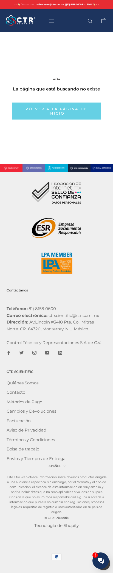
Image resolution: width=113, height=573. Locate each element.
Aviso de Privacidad (26, 430)
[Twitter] (21, 352)
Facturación (19, 420)
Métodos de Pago (24, 401)
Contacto (16, 392)
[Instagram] (34, 352)
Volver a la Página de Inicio (56, 111)
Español (54, 466)
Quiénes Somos (22, 382)
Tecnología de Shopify (56, 525)
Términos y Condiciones (31, 439)
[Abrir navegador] (51, 20)
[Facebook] (9, 352)
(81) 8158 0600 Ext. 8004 (79, 4)
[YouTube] (47, 352)
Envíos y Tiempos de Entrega (36, 458)
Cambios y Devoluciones (31, 411)
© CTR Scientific (56, 518)
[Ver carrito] (104, 20)
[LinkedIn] (60, 352)
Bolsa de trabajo (23, 449)
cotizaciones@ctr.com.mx (50, 4)
